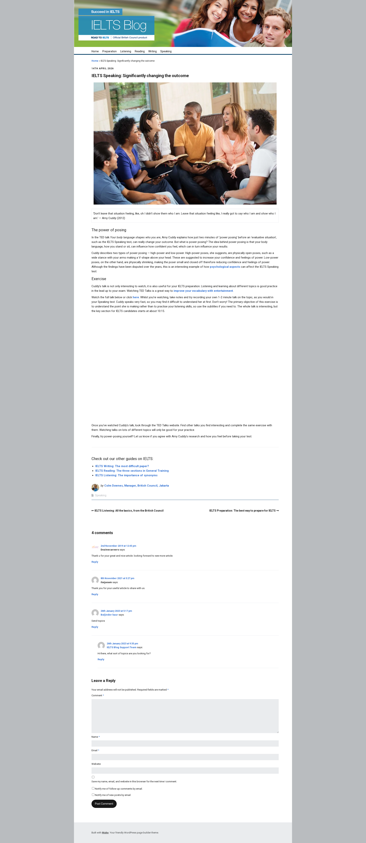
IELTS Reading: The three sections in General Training (132, 470)
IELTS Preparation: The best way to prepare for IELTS (242, 510)
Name (96, 736)
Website (96, 763)
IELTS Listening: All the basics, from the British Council (129, 510)
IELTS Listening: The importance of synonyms (126, 475)
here (136, 297)
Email (95, 750)
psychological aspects (225, 266)
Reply (95, 561)
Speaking (166, 51)
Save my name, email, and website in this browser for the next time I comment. (134, 781)
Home (95, 51)
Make (105, 832)
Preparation (109, 51)
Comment (98, 695)
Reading (140, 51)
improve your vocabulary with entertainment (203, 291)
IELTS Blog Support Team (121, 647)
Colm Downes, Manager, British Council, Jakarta (136, 485)
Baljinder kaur (109, 614)
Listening (125, 51)
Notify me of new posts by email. (113, 795)
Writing (152, 51)
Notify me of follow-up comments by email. (119, 788)
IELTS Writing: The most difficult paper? (122, 466)
